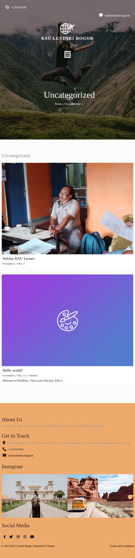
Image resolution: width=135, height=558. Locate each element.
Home (58, 103)
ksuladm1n (10, 264)
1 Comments (32, 375)
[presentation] (5, 497)
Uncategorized (72, 103)
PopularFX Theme (44, 546)
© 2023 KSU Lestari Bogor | (17, 546)
